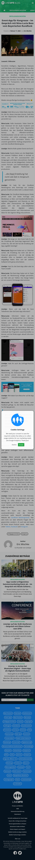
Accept (21, 445)
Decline (14, 445)
